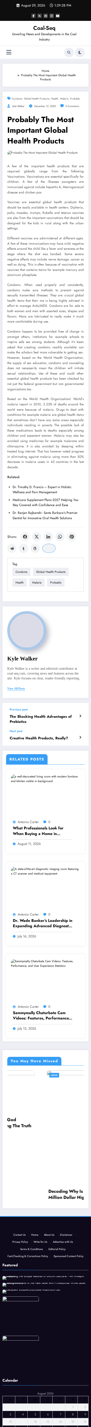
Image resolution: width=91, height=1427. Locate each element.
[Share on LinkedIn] (48, 536)
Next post (16, 731)
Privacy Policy (20, 1250)
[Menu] (8, 52)
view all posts (16, 688)
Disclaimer (66, 1243)
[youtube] (58, 16)
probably (75, 98)
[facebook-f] (33, 16)
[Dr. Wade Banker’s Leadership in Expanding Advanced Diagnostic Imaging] (45, 871)
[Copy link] (49, 548)
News (20, 1075)
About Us (49, 1243)
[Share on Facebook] (25, 536)
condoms (17, 98)
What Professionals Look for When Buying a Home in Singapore (38, 831)
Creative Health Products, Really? (39, 738)
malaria (64, 98)
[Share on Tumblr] (23, 548)
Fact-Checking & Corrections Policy (28, 1264)
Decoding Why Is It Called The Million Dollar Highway (44, 1194)
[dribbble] (45, 16)
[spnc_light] (80, 52)
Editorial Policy (57, 1257)
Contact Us (19, 1243)
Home (34, 1243)
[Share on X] (36, 536)
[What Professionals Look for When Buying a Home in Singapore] (45, 778)
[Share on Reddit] (12, 548)
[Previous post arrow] (80, 716)
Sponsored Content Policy (68, 1264)
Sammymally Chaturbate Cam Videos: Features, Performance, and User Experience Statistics (41, 1015)
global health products (36, 98)
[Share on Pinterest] (71, 536)
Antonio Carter (28, 821)
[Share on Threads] (35, 548)
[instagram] (52, 16)
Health (54, 98)
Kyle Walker (18, 106)
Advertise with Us (63, 1250)
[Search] (69, 52)
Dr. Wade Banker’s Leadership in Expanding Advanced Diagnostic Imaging (42, 923)
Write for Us (40, 1250)
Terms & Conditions (31, 1257)
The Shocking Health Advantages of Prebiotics (41, 719)
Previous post (19, 709)
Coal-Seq (44, 28)
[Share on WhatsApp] (60, 536)
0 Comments (72, 106)
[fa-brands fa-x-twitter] (39, 16)
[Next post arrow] (80, 737)
